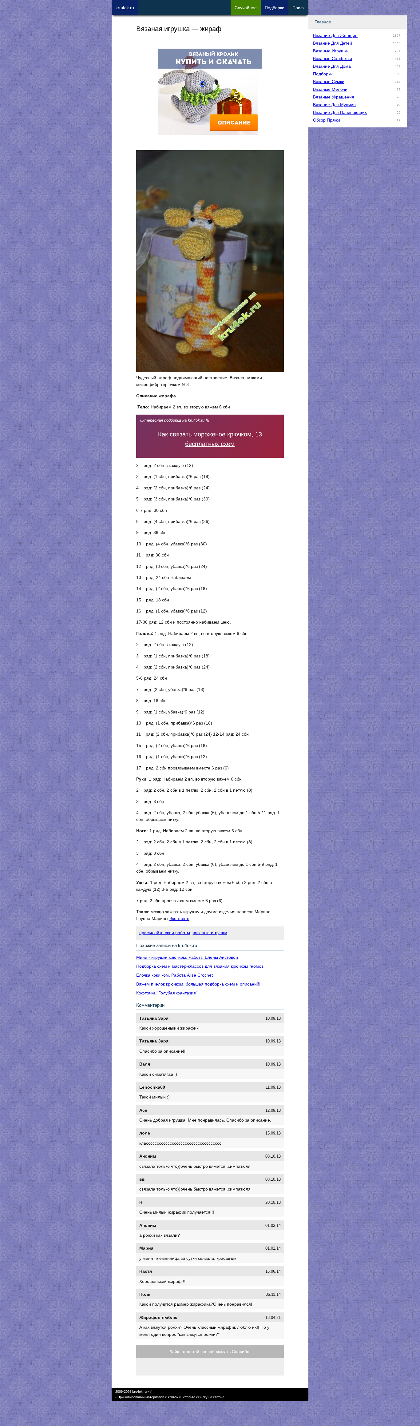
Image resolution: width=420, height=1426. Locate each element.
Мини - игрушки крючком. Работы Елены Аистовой (187, 957)
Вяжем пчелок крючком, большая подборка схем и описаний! (198, 984)
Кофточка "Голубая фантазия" (166, 992)
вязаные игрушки (210, 932)
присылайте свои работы (164, 932)
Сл (246, 7)
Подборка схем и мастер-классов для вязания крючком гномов (199, 966)
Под (274, 7)
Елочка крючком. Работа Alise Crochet (174, 975)
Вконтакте (179, 918)
